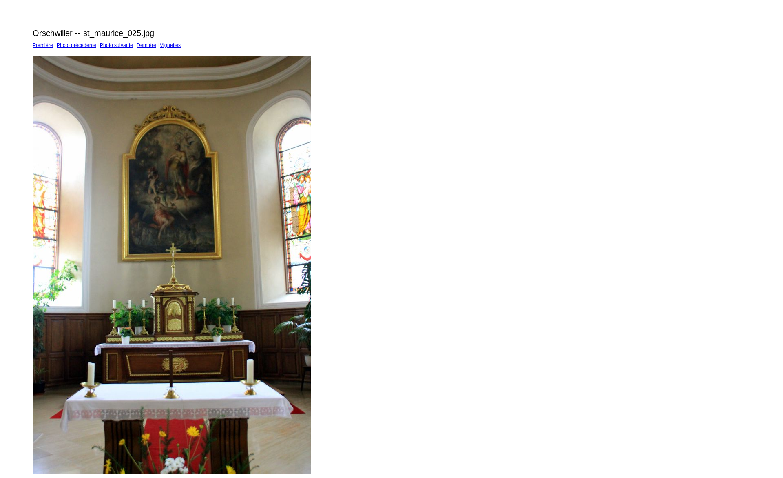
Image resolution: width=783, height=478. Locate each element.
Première (43, 45)
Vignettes (170, 45)
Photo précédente (76, 45)
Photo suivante (116, 45)
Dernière (146, 45)
